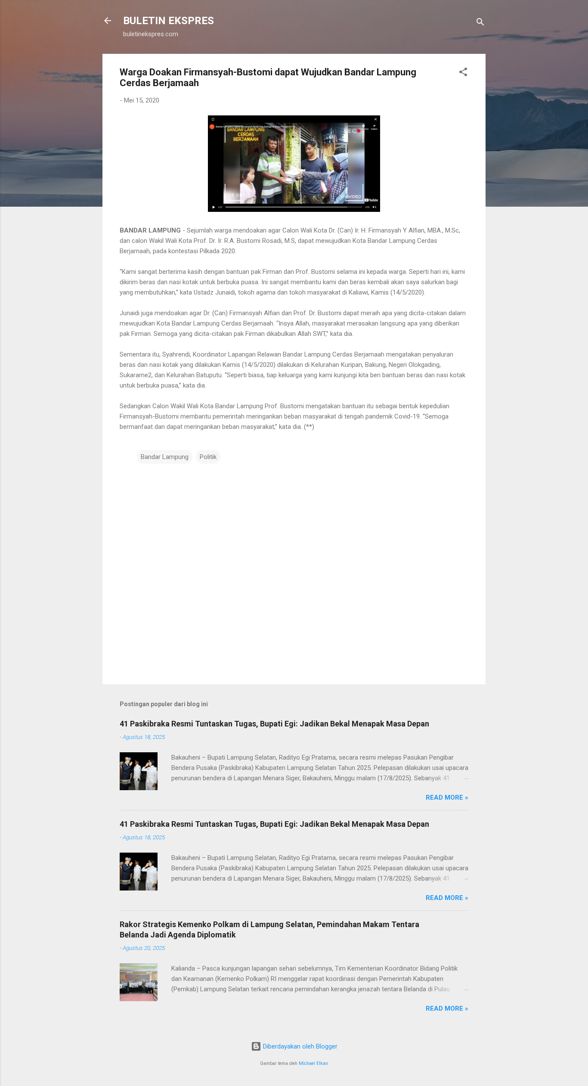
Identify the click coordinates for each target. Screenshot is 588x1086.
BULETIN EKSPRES (168, 21)
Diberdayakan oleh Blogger (299, 1046)
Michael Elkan (313, 1063)
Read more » (447, 797)
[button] (463, 73)
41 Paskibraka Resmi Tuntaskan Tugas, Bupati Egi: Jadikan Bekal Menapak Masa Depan (274, 723)
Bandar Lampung (165, 457)
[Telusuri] (480, 23)
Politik (208, 457)
